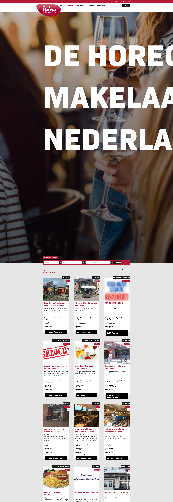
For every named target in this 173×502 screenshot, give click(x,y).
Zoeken (118, 262)
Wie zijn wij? (81, 5)
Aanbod (70, 5)
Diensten (91, 5)
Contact (126, 5)
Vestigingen (101, 5)
